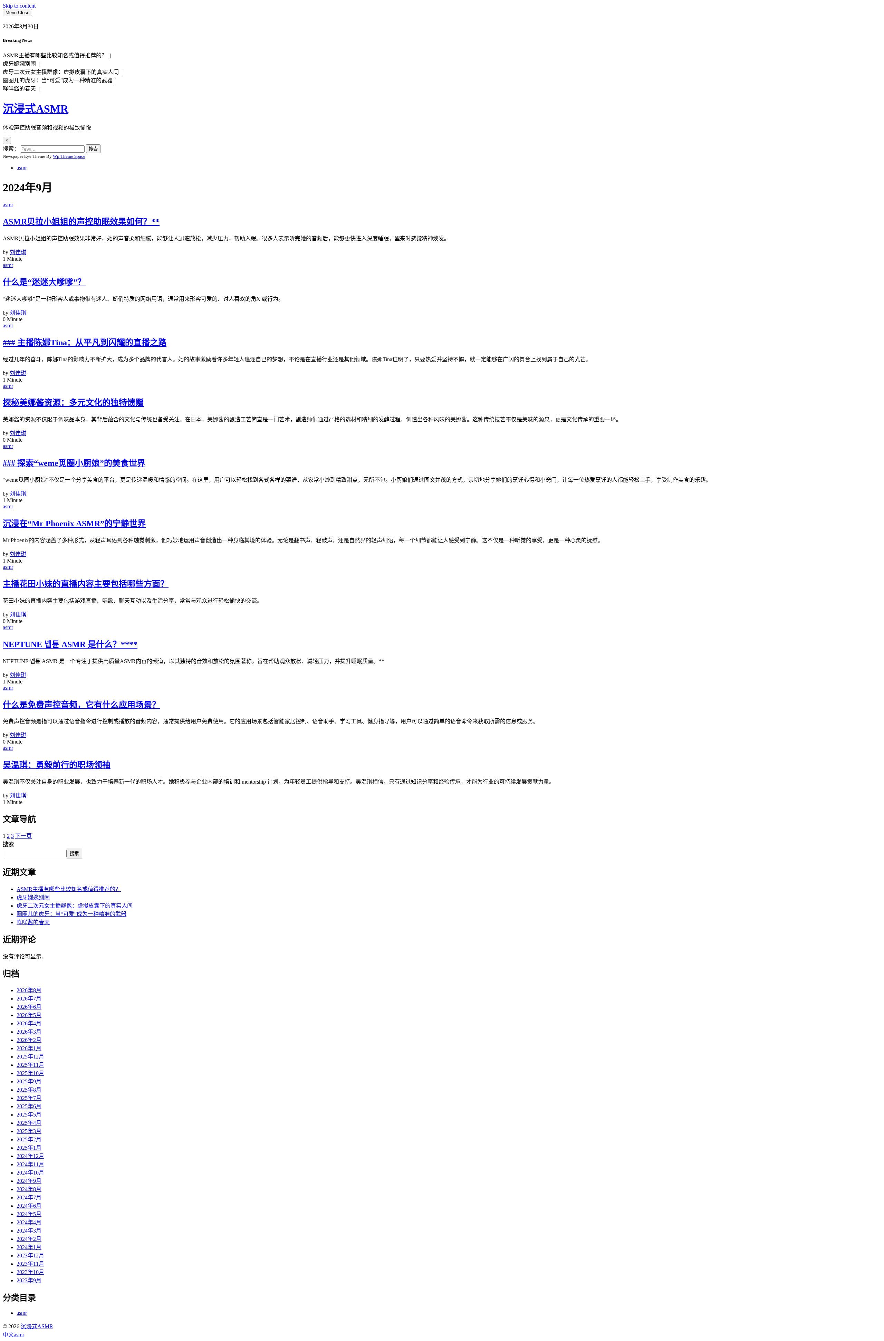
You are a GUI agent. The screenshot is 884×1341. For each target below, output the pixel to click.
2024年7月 (29, 1197)
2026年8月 (29, 990)
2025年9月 (29, 1081)
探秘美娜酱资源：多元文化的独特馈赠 (73, 402)
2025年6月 (29, 1106)
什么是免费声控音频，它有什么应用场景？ (81, 704)
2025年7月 (29, 1098)
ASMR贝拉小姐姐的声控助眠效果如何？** (81, 221)
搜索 (8, 844)
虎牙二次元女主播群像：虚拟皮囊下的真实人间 (75, 906)
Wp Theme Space (69, 156)
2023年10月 (30, 1272)
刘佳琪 (18, 252)
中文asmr (13, 1335)
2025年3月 (29, 1131)
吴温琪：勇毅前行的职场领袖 (56, 764)
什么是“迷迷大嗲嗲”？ (44, 282)
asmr (22, 168)
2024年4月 (29, 1222)
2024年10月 (30, 1173)
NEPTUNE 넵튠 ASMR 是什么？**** (70, 644)
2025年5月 (29, 1115)
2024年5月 (29, 1214)
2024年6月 (29, 1206)
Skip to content (19, 6)
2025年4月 (29, 1123)
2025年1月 (29, 1148)
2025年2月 (29, 1139)
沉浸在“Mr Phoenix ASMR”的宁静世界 (74, 523)
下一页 (23, 836)
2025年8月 (29, 1090)
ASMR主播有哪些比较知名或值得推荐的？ (69, 889)
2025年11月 (30, 1065)
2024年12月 (30, 1156)
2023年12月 (30, 1255)
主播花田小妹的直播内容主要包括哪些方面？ (86, 583)
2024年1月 (29, 1247)
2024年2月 (29, 1239)
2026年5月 (29, 1015)
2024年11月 (30, 1164)
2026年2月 (29, 1040)
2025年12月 (30, 1057)
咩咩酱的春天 (33, 922)
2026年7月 (29, 999)
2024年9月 (29, 1181)
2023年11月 (30, 1264)
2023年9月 (29, 1280)
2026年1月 (29, 1048)
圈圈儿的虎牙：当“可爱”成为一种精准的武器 (71, 914)
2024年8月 (29, 1189)
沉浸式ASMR (35, 109)
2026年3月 (29, 1032)
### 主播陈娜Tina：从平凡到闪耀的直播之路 (84, 342)
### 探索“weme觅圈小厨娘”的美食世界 (74, 463)
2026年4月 (29, 1023)
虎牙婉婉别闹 (33, 897)
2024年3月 (29, 1231)
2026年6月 (29, 1007)
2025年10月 (30, 1073)
